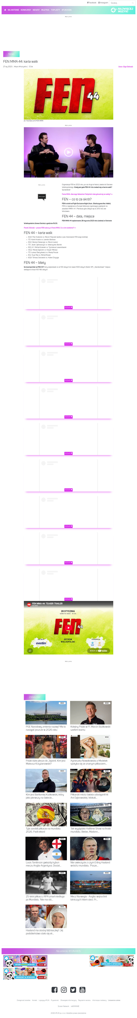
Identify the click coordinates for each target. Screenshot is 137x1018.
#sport (16, 67)
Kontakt (34, 1000)
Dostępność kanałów (23, 1000)
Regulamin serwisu (84, 1000)
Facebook (92, 3)
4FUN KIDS (66, 10)
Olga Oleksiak (128, 67)
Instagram (104, 3)
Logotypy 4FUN (44, 1000)
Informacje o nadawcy (99, 1000)
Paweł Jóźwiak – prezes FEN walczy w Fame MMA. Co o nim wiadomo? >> (50, 228)
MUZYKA (45, 10)
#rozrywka (23, 67)
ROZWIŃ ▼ (68, 307)
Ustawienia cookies (114, 1000)
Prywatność (55, 1000)
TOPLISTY (55, 10)
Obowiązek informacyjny (68, 1000)
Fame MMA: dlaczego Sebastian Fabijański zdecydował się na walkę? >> (87, 194)
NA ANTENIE (13, 10)
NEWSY (36, 10)
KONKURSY (26, 10)
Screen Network (63, 1006)
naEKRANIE (75, 1006)
